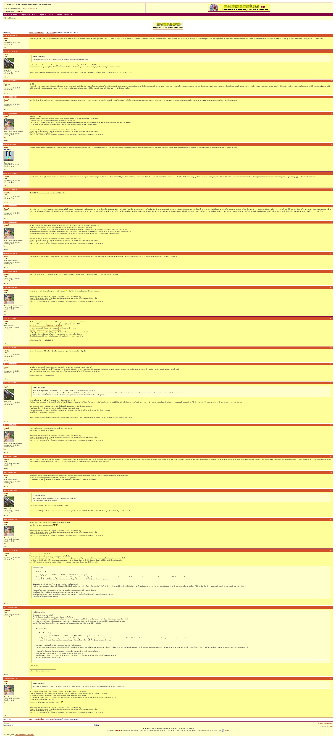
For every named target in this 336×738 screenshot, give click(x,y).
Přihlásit (50, 14)
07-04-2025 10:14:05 (10, 35)
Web (5, 137)
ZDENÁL (7, 193)
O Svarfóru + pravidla (62, 14)
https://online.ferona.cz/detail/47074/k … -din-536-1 (46, 326)
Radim (6, 257)
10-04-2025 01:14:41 (10, 318)
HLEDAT (34, 14)
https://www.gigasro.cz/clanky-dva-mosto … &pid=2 (46, 330)
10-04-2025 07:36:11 (10, 348)
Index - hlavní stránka (10, 14)
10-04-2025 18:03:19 (10, 364)
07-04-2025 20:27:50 (10, 51)
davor (6, 55)
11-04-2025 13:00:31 (10, 472)
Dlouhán (7, 84)
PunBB (330, 726)
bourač (6, 116)
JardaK (6, 367)
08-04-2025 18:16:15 (10, 113)
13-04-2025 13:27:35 (10, 678)
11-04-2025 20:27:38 (10, 519)
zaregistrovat (32, 8)
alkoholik (7, 610)
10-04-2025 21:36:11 (10, 425)
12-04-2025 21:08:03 (10, 550)
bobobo (6, 177)
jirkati (6, 148)
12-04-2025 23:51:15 (10, 607)
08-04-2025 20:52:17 (10, 144)
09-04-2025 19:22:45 (10, 287)
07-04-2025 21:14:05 (10, 81)
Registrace (42, 14)
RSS (72, 14)
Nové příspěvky (24, 14)
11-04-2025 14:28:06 (10, 490)
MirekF (6, 39)
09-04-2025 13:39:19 (10, 222)
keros (6, 322)
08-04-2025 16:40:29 (10, 97)
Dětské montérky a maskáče (24, 735)
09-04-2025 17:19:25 (10, 271)
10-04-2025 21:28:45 (10, 383)
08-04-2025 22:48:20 (10, 190)
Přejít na (6, 723)
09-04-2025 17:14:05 (10, 253)
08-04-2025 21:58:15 (10, 173)
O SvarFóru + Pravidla (325, 723)
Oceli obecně (50, 32)
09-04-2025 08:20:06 (10, 206)
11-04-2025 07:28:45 (10, 456)
